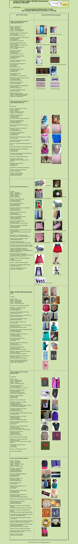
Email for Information (16, 7)
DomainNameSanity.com (46, 542)
